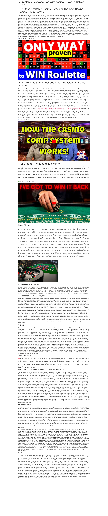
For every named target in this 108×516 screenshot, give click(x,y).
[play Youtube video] (54, 60)
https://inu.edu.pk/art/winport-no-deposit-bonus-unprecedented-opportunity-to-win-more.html (57, 108)
